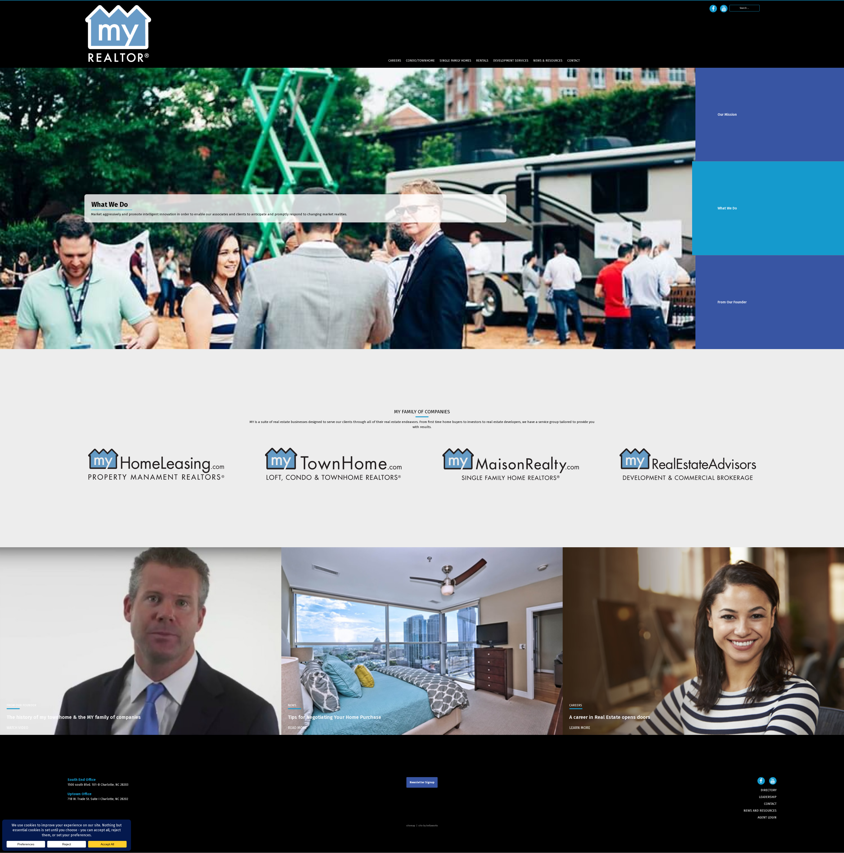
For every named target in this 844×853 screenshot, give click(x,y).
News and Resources (760, 811)
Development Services (510, 60)
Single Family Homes (455, 60)
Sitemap (410, 826)
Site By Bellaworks (428, 826)
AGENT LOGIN (767, 818)
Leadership (768, 797)
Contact (573, 60)
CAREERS (394, 60)
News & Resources (547, 60)
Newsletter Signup (422, 782)
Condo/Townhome (420, 60)
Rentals (482, 60)
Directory (769, 790)
